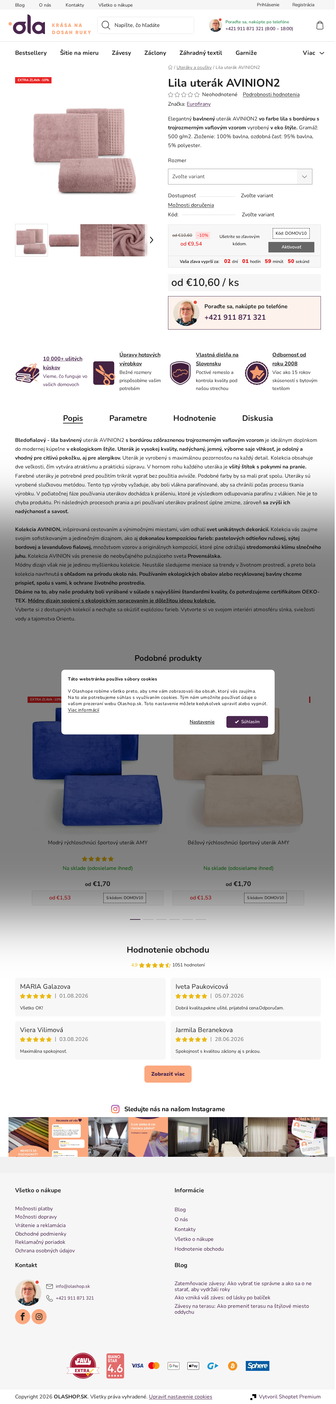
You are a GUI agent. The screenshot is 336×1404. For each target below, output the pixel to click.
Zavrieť (211, 340)
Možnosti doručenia (189, 205)
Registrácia (301, 5)
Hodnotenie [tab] (192, 418)
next (313, 806)
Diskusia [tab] (255, 418)
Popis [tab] (71, 418)
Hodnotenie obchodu (165, 950)
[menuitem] (28, 53)
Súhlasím (248, 722)
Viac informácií (81, 710)
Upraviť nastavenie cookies (178, 1396)
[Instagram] (36, 1316)
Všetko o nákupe (113, 5)
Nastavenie (199, 722)
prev (18, 806)
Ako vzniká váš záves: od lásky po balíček (220, 1298)
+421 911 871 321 (232, 317)
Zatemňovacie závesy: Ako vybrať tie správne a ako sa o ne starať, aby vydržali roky (240, 1286)
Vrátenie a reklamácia (38, 1226)
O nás (43, 5)
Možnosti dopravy (33, 1217)
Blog (17, 5)
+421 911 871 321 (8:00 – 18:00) (257, 29)
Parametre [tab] (126, 418)
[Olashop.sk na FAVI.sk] (80, 1365)
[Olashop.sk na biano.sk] (113, 1365)
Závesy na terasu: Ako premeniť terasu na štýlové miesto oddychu (239, 1309)
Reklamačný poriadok (38, 1242)
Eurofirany (196, 104)
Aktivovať (289, 247)
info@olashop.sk (70, 1287)
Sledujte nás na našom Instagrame (172, 1109)
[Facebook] (20, 1316)
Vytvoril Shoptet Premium (288, 1396)
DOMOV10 (288, 233)
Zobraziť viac (165, 1074)
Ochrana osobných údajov (43, 1251)
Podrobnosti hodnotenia (269, 94)
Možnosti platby (32, 1209)
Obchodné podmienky (38, 1234)
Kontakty (72, 5)
